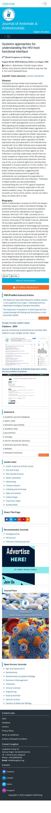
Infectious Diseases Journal (18, 541)
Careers (5, 726)
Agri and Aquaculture (15, 668)
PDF (6, 276)
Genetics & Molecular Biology (18, 703)
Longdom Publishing (33, 795)
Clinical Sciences (13, 688)
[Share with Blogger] (28, 519)
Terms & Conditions (10, 735)
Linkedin (9, 778)
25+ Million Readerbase (27, 287)
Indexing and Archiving (16, 489)
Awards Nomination (26, 280)
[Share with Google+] (19, 519)
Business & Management (17, 680)
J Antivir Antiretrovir (35, 76)
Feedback (6, 722)
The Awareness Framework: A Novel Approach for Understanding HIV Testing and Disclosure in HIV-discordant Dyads (24, 312)
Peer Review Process (15, 474)
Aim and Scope (12, 470)
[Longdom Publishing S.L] (8, 3)
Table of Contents (13, 493)
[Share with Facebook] (7, 519)
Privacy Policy (8, 730)
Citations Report (13, 485)
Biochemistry (11, 672)
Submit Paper (12, 497)
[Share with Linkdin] (15, 519)
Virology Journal (13, 534)
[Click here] (25, 351)
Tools (4, 718)
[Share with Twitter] (11, 519)
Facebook (10, 771)
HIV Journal (11, 537)
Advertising (11, 481)
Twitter (9, 784)
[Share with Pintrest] (23, 519)
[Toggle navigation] (44, 3)
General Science (13, 699)
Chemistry (10, 684)
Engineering (11, 691)
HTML (15, 276)
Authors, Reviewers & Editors (14, 739)
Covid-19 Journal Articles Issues (19, 466)
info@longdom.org (16, 760)
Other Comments (13, 478)
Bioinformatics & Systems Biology (20, 676)
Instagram (10, 790)
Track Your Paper (13, 501)
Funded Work (12, 505)
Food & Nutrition (13, 695)
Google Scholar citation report (16, 323)
